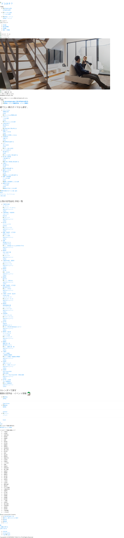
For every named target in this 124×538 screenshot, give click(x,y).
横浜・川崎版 (6, 30)
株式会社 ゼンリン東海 (6, 427)
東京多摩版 (6, 26)
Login (4, 534)
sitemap (5, 531)
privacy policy (6, 533)
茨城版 (4, 28)
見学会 (5, 519)
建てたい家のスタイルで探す (10, 518)
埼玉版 (4, 25)
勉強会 (5, 521)
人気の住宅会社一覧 (8, 516)
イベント (5, 523)
